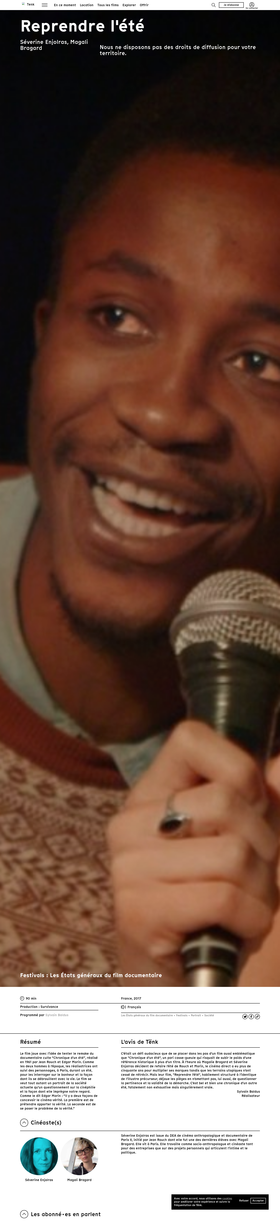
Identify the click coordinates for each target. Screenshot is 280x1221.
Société (209, 1015)
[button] (214, 5)
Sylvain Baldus (56, 1015)
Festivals (181, 1015)
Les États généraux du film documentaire (147, 1015)
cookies (227, 1198)
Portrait (196, 1015)
